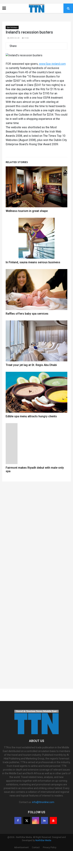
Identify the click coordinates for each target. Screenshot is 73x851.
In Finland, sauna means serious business (33, 262)
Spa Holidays (12, 27)
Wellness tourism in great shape (27, 211)
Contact (36, 847)
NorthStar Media (43, 840)
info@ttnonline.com (43, 802)
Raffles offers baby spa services (27, 313)
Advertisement (21, 847)
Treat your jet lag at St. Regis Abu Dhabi (31, 365)
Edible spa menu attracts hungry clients (31, 416)
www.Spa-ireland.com (52, 63)
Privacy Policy (49, 847)
